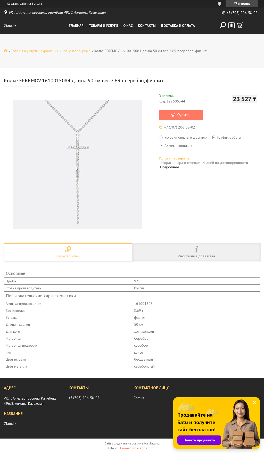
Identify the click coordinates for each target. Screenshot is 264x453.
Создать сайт (16, 3)
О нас (128, 25)
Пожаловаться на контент (139, 448)
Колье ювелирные (76, 51)
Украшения (49, 51)
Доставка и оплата (178, 25)
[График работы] (231, 25)
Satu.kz (154, 443)
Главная (76, 25)
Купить (183, 115)
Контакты (147, 25)
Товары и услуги (103, 25)
